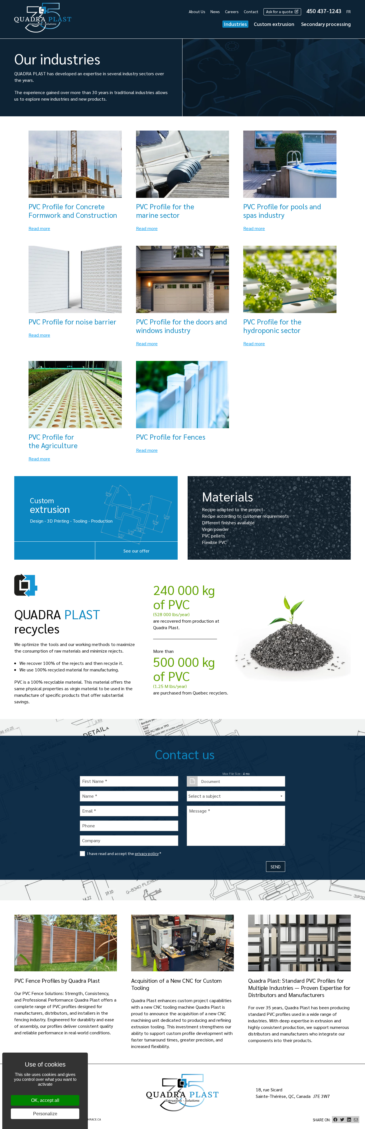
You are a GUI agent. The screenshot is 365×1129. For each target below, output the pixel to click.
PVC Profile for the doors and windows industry (181, 326)
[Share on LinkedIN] (349, 1119)
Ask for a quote (280, 11)
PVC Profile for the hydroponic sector (272, 326)
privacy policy (147, 853)
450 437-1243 (323, 11)
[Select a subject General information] (236, 796)
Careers (232, 11)
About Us (197, 11)
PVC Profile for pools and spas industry (282, 211)
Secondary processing (326, 24)
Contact (251, 11)
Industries (235, 24)
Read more (39, 228)
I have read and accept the (124, 853)
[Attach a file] (192, 781)
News (215, 11)
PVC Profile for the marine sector (165, 211)
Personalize (45, 1113)
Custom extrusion (274, 24)
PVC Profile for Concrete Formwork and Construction (73, 211)
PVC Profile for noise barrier (72, 321)
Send (276, 866)
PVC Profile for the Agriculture (53, 441)
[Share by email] (355, 1119)
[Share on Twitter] (342, 1119)
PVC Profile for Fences (170, 436)
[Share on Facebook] (335, 1119)
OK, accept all (45, 1100)
